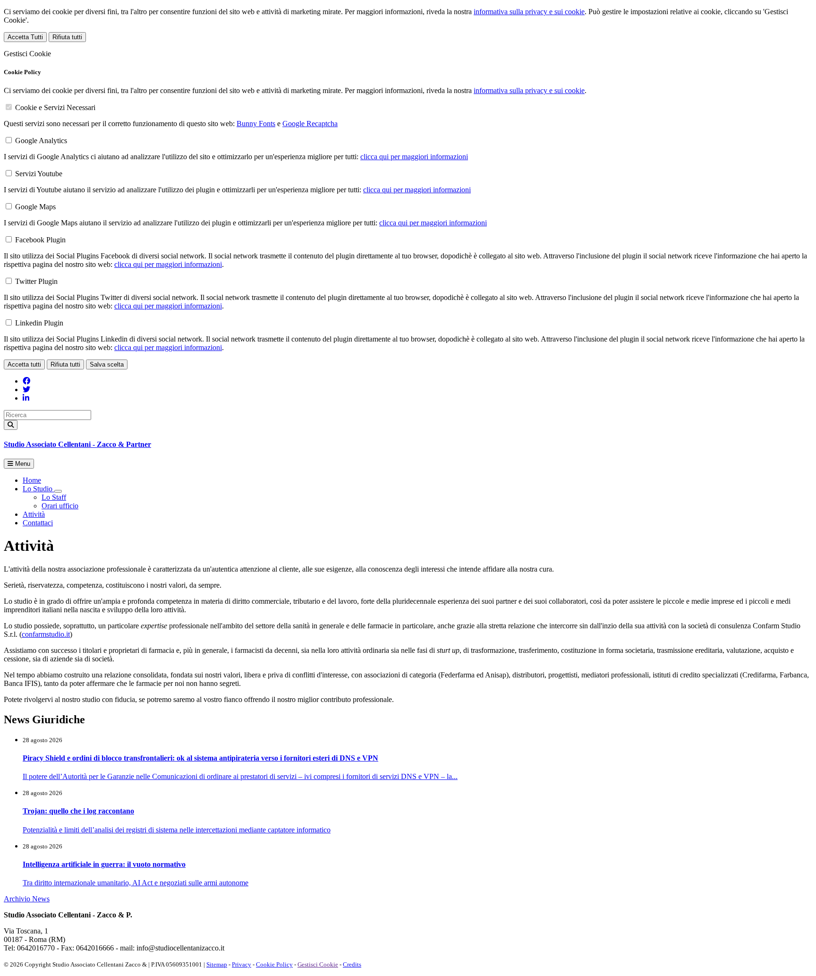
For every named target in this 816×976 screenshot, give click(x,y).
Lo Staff (54, 497)
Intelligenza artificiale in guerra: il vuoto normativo (104, 864)
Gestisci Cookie (318, 964)
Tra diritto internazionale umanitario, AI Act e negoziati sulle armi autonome (135, 883)
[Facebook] (26, 381)
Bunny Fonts (256, 124)
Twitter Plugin (36, 281)
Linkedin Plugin (39, 323)
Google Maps (35, 207)
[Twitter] (26, 389)
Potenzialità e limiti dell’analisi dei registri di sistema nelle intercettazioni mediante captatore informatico (177, 830)
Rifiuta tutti (67, 37)
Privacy (241, 964)
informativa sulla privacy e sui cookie (529, 12)
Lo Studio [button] (38, 489)
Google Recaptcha (310, 124)
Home (32, 480)
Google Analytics (41, 141)
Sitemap (216, 964)
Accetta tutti (24, 364)
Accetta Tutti (25, 37)
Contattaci (38, 523)
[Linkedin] (26, 398)
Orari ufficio (60, 506)
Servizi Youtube (38, 174)
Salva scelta (107, 364)
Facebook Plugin (40, 240)
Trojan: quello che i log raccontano (78, 811)
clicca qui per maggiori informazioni (414, 157)
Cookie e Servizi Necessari (55, 107)
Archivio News (27, 899)
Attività (34, 514)
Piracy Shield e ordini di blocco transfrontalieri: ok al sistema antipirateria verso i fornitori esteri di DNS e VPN (200, 758)
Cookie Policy (274, 964)
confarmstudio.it (46, 634)
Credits (352, 964)
